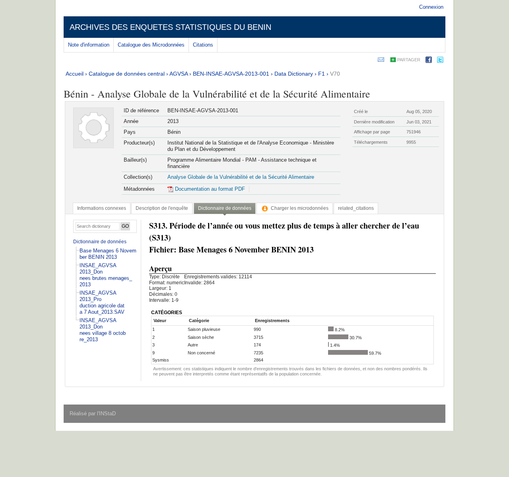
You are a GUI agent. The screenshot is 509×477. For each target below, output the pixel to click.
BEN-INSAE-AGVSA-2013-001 (231, 73)
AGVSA (178, 73)
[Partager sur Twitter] (440, 61)
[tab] (101, 208)
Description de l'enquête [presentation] (162, 208)
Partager (408, 59)
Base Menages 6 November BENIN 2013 (108, 254)
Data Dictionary (293, 73)
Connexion (431, 7)
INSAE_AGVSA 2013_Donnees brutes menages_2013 (106, 274)
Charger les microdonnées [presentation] (299, 208)
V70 (335, 73)
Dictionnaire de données (99, 241)
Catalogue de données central (127, 73)
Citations (203, 45)
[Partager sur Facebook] (428, 61)
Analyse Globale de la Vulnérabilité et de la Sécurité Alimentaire (240, 177)
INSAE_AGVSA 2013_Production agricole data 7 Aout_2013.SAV (102, 302)
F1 (321, 73)
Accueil (75, 73)
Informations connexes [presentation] (101, 208)
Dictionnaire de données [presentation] (224, 208)
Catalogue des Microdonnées (151, 45)
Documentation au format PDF (209, 189)
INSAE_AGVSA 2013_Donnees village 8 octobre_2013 (103, 329)
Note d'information (88, 45)
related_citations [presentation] (356, 208)
